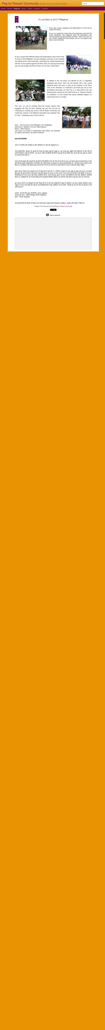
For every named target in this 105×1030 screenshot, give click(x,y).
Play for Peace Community (63, 206)
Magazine (17, 8)
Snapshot (37, 8)
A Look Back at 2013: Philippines (53, 19)
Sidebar (30, 8)
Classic (3, 8)
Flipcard (9, 8)
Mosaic (24, 8)
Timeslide (45, 8)
